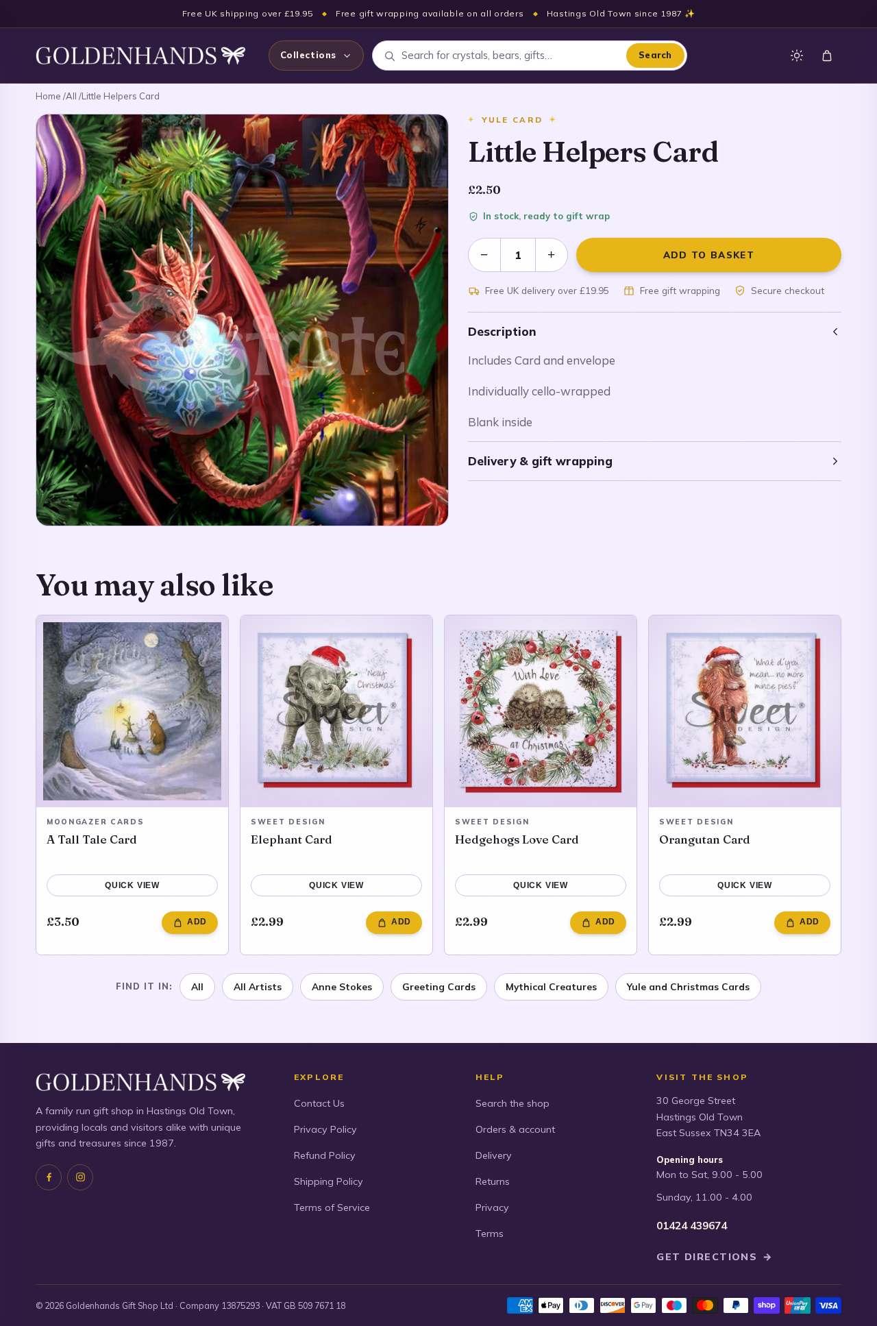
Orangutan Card (704, 839)
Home (48, 95)
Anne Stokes (342, 986)
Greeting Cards (438, 986)
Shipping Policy (328, 1181)
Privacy (492, 1207)
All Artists (258, 986)
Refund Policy (325, 1155)
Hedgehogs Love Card (517, 839)
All (71, 95)
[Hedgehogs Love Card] (541, 711)
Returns (492, 1181)
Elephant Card (291, 839)
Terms (489, 1233)
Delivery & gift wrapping (540, 461)
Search (655, 54)
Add (197, 922)
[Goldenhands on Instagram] (80, 1177)
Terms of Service (332, 1207)
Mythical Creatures (551, 986)
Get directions (714, 1257)
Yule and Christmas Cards (688, 986)
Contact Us (319, 1103)
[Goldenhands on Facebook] (49, 1177)
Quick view (132, 885)
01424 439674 (691, 1225)
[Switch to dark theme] (796, 55)
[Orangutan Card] (745, 711)
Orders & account (515, 1129)
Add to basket (708, 254)
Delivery (493, 1155)
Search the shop (512, 1103)
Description (502, 331)
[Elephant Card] (336, 711)
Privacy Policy (325, 1129)
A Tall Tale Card (92, 839)
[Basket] (827, 55)
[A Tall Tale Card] (132, 711)
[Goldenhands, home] (140, 55)
